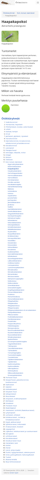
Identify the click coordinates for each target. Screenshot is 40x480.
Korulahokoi (12, 249)
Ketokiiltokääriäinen (14, 227)
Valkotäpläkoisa (13, 368)
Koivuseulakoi (12, 245)
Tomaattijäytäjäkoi (14, 353)
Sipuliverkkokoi (13, 339)
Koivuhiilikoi (11, 240)
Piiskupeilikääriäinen (14, 312)
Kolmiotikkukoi (13, 247)
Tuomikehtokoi (13, 357)
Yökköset (9, 160)
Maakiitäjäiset (11, 408)
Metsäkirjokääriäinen (15, 272)
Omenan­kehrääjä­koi (14, 288)
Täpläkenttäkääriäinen (15, 359)
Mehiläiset (9, 401)
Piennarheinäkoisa (14, 297)
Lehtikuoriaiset (11, 436)
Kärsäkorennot (11, 145)
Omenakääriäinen (13, 285)
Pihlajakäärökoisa (13, 306)
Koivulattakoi (12, 243)
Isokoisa (10, 193)
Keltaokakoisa (12, 220)
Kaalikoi (10, 207)
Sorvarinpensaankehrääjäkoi (17, 341)
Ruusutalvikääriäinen (14, 335)
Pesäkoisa (11, 294)
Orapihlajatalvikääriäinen (16, 290)
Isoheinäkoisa (12, 191)
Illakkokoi (11, 189)
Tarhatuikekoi (12, 350)
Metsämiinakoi (13, 274)
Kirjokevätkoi (12, 232)
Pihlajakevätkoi (13, 303)
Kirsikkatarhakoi (13, 236)
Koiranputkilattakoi (14, 238)
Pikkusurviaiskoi (13, 315)
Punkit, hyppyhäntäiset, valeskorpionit (20, 452)
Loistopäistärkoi (13, 265)
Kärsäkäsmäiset (11, 438)
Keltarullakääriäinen (14, 223)
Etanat (8, 448)
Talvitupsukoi (12, 346)
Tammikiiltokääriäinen (15, 348)
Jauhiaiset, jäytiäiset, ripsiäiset (17, 136)
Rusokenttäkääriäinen (15, 332)
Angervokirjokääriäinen (15, 164)
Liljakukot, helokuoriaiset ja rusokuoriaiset (21, 431)
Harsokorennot (11, 138)
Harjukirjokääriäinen (14, 171)
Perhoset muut (11, 377)
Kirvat (8, 134)
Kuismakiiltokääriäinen (15, 254)
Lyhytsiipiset (10, 413)
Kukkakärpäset (11, 389)
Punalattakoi (12, 321)
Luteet (8, 129)
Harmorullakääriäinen (15, 175)
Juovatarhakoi (12, 198)
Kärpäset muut (11, 392)
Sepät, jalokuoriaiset (13, 422)
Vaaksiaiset (10, 385)
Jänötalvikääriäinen (14, 202)
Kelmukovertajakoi (14, 218)
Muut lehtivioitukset (13, 462)
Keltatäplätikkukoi (14, 225)
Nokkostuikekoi (13, 283)
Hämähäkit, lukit (12, 443)
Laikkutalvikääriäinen (15, 261)
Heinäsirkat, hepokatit (14, 124)
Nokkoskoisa (12, 281)
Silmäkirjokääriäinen (14, 337)
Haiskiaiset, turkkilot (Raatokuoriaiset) (20, 410)
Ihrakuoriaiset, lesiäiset (14, 427)
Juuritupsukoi (12, 200)
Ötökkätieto (21, 2)
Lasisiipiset (10, 148)
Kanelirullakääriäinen (14, 211)
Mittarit (8, 157)
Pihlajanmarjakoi (13, 308)
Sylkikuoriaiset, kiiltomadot (16, 424)
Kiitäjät (8, 155)
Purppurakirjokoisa (14, 324)
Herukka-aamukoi (14, 182)
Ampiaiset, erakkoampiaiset (16, 399)
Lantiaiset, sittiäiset (13, 415)
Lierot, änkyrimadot (13, 450)
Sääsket (8, 387)
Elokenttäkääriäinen (14, 166)
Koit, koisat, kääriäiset (25, 13)
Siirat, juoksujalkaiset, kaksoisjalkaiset (20, 455)
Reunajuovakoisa (13, 328)
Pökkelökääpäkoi (13, 326)
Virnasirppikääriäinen (15, 375)
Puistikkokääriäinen (14, 319)
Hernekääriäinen (13, 180)
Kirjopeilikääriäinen (14, 234)
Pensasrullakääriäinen (15, 292)
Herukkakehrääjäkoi (14, 184)
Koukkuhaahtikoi (13, 252)
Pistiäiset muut (11, 406)
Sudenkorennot (11, 122)
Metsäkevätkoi (13, 270)
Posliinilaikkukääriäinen (15, 317)
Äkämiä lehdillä (11, 459)
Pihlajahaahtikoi (13, 301)
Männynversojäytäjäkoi (15, 279)
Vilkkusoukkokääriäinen (15, 373)
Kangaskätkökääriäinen (15, 214)
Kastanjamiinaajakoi (14, 216)
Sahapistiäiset (11, 394)
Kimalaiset (9, 403)
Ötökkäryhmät (9, 13)
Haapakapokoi (13, 169)
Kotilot (8, 445)
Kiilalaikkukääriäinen (14, 229)
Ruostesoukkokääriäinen (16, 330)
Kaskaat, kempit (12, 131)
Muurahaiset (10, 396)
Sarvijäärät (10, 434)
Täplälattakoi (12, 362)
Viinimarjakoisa (13, 371)
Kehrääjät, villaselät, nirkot (16, 153)
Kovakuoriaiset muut (13, 441)
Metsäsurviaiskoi (13, 276)
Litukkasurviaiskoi (13, 263)
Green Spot (14, 473)
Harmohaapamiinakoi (15, 173)
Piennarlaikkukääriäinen (15, 299)
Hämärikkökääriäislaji (15, 187)
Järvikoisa (11, 205)
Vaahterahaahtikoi (14, 364)
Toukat (8, 457)
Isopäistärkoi (12, 196)
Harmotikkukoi (13, 178)
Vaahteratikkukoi (13, 366)
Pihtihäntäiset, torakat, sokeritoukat (19, 127)
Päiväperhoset (11, 150)
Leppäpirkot (10, 429)
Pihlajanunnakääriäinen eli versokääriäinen (22, 310)
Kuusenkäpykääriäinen (15, 258)
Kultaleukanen (12, 256)
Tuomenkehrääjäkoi (14, 355)
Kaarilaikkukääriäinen (15, 209)
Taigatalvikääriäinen (14, 344)
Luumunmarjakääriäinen (16, 267)
